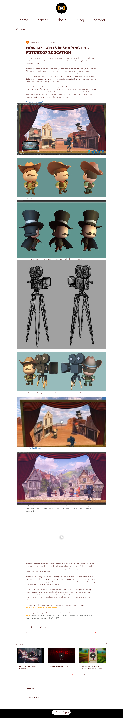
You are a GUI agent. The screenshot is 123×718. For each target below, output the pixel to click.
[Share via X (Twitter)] (31, 627)
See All (105, 644)
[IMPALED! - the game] (61, 655)
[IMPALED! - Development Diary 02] (30, 655)
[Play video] (61, 422)
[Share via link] (41, 627)
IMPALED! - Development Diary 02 (29, 667)
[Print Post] (46, 627)
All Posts (20, 28)
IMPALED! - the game (59, 666)
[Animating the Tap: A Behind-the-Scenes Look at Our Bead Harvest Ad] (92, 655)
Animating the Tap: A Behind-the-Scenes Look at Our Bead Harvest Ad (91, 667)
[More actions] (96, 42)
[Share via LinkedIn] (36, 627)
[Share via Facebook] (27, 627)
